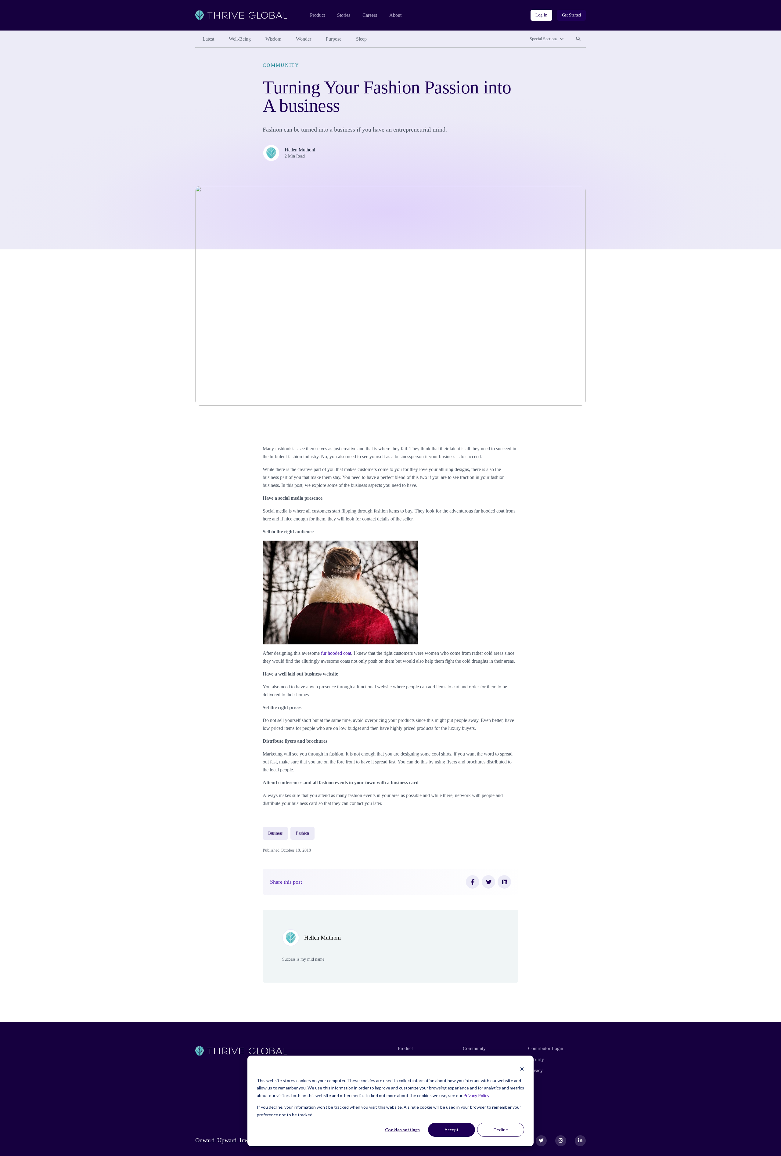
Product (317, 15)
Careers (369, 15)
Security (536, 1059)
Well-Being (240, 39)
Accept (451, 1129)
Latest (208, 39)
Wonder (303, 39)
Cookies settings (402, 1129)
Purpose (333, 39)
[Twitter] (488, 882)
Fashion (302, 833)
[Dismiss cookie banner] (522, 1069)
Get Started (571, 15)
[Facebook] (472, 882)
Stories (343, 15)
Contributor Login (545, 1048)
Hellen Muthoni (300, 149)
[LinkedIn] (504, 882)
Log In (541, 15)
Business (275, 833)
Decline (501, 1129)
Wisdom (273, 39)
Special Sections (543, 39)
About (395, 15)
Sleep (361, 39)
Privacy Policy (476, 1095)
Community (281, 65)
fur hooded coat (335, 653)
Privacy (535, 1070)
